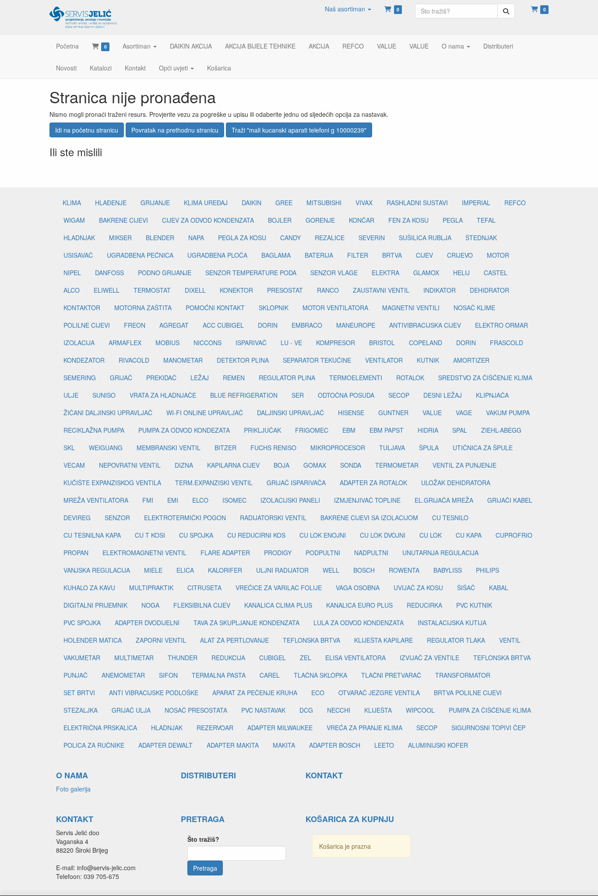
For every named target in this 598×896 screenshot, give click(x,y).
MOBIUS (167, 342)
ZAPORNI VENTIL (161, 640)
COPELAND (425, 342)
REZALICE (330, 237)
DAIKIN (251, 202)
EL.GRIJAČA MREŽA (444, 500)
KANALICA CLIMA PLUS (278, 605)
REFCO (515, 202)
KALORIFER (225, 570)
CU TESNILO (450, 517)
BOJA (281, 465)
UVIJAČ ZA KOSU (418, 587)
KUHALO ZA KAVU (89, 587)
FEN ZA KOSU (408, 220)
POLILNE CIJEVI (86, 325)
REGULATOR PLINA (287, 377)
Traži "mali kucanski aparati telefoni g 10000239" (299, 130)
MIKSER (120, 237)
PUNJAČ (75, 675)
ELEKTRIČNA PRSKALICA (100, 727)
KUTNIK (428, 360)
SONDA (350, 465)
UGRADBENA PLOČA (217, 255)
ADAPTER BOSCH (334, 745)
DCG (306, 710)
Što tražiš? (203, 839)
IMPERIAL (476, 202)
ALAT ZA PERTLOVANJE (234, 640)
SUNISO (104, 395)
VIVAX (364, 202)
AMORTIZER (471, 360)
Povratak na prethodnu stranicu (174, 130)
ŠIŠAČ (466, 587)
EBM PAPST (386, 430)
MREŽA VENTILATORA (95, 500)
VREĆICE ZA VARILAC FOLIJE (279, 587)
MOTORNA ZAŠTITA (143, 307)
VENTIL (510, 640)
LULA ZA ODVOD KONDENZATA (358, 622)
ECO (317, 692)
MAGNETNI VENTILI (411, 307)
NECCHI (338, 710)
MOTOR (498, 255)
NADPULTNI (371, 552)
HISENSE (351, 412)
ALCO (71, 290)
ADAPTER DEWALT (165, 745)
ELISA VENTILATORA (355, 657)
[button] (348, 9)
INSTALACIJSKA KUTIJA (452, 622)
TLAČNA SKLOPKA (320, 675)
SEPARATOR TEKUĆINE (317, 360)
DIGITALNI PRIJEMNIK (95, 605)
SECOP (398, 395)
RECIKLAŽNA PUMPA (93, 430)
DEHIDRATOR (489, 290)
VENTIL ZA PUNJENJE (464, 465)
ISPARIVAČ (251, 342)
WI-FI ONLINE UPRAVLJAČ (204, 412)
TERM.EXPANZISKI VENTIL (214, 482)
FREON (134, 325)
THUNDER (182, 657)
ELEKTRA (385, 272)
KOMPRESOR (335, 342)
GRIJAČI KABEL (509, 500)
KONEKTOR (236, 290)
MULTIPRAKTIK (151, 587)
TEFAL (486, 220)
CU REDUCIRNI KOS (256, 535)
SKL (69, 447)
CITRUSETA (204, 587)
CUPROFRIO (514, 535)
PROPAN (75, 552)
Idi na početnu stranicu (86, 130)
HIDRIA (428, 430)
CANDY (290, 237)
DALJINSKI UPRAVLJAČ (290, 412)
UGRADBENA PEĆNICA (140, 255)
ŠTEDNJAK (481, 237)
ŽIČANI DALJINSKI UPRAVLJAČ (107, 412)
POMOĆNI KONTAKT (215, 307)
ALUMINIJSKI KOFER (438, 745)
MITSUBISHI (323, 202)
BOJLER (280, 220)
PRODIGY (278, 552)
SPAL (459, 430)
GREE (283, 202)
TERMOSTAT (152, 290)
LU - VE (291, 342)
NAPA (196, 237)
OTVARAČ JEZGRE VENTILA (379, 692)
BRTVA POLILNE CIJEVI (468, 692)
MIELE (153, 570)
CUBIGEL (272, 657)
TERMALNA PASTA (219, 675)
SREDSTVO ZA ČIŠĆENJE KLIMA (485, 377)
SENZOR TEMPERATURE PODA (250, 272)
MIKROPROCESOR (337, 447)
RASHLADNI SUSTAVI (417, 202)
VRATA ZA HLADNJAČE (163, 395)
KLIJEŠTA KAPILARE (383, 640)
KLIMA (72, 202)
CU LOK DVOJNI (382, 535)
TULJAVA (392, 447)
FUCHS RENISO (273, 447)
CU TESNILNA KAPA (92, 535)
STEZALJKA (80, 710)
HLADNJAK (79, 237)
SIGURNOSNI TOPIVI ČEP (488, 727)
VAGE (464, 412)
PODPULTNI (323, 552)
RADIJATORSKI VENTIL (273, 517)
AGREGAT (174, 325)
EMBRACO (307, 325)
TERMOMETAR (397, 465)
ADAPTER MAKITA (233, 745)
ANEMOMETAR (123, 675)
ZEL (305, 657)
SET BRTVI (79, 692)
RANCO (328, 290)
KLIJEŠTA (378, 710)
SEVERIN (372, 237)
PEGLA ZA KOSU (242, 237)
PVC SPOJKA (82, 622)
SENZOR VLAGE (334, 272)
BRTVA (392, 255)
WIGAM (74, 220)
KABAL (498, 587)
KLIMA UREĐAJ (206, 202)
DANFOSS (109, 272)
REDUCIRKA (424, 605)
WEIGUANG (106, 447)
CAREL (270, 675)
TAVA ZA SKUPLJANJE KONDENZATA (246, 622)
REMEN (234, 377)
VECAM (74, 465)
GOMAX (314, 465)
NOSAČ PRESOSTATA (196, 710)
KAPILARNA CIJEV (233, 465)
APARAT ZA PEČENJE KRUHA (254, 692)
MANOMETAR (183, 360)
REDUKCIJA (228, 657)
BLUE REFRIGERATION (244, 395)
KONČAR (361, 220)
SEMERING (79, 377)
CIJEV (424, 255)
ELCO (200, 500)
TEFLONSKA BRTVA (311, 640)
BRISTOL (382, 342)
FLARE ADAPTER (225, 552)
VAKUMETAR (81, 657)
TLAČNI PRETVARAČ (391, 675)
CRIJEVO (460, 255)
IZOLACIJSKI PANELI (290, 500)
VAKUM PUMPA (508, 412)
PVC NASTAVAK (263, 710)
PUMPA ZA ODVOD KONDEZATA (184, 430)
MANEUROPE (355, 325)
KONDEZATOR (84, 360)
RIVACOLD (134, 360)
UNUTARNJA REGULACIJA (440, 552)
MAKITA (284, 745)
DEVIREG (77, 517)
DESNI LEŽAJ (442, 395)
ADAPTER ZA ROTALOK (373, 482)
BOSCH (364, 570)
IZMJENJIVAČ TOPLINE (367, 500)
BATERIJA (319, 255)
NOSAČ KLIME (474, 307)
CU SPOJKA (196, 535)
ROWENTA (404, 570)
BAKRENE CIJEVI (123, 220)
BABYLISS (447, 570)
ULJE (70, 395)
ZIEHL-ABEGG (501, 430)
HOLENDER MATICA (92, 640)
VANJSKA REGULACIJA (96, 570)
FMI (147, 500)
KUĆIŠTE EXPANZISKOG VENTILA (112, 482)
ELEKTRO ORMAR (501, 325)
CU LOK (430, 535)
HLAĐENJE (111, 202)
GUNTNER (393, 412)
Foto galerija (73, 788)
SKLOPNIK (273, 307)
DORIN (268, 325)
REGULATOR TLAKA (456, 640)
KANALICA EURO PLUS (359, 605)
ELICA (185, 570)
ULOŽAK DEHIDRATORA (455, 482)
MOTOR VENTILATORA (335, 307)
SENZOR (117, 517)
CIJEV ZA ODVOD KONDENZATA (208, 220)
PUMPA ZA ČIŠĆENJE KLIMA (490, 710)
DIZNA (184, 465)
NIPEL (72, 272)
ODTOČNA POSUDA (346, 395)
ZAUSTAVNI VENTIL (381, 290)
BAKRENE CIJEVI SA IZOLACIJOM (369, 517)
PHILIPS (487, 570)
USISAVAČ (78, 255)
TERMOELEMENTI (355, 377)
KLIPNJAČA (492, 395)
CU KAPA (469, 535)
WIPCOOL (420, 710)
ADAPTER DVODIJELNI (147, 622)
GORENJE (320, 220)
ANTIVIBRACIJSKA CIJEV (425, 325)
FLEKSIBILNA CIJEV (201, 605)
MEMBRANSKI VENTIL (169, 447)
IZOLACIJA (79, 342)
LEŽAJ (199, 377)
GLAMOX (426, 272)
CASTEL (495, 272)
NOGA (150, 605)
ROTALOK (410, 377)
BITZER (225, 447)
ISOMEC (234, 500)
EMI (172, 500)
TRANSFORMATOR (462, 675)
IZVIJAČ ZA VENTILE (429, 657)
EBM (348, 430)
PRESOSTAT (285, 290)
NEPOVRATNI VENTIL (130, 465)
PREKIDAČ (161, 377)
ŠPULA (429, 447)
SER (298, 395)
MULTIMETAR (134, 657)
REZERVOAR (215, 727)
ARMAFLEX (125, 342)
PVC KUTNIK (474, 605)
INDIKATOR (439, 290)
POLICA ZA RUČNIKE (93, 745)
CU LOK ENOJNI (322, 535)
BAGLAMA (276, 255)
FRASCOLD (506, 342)
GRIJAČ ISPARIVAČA (296, 482)
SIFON (168, 675)
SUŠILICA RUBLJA (425, 237)
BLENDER (160, 237)
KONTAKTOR (81, 307)
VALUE (432, 412)
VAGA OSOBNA (358, 587)
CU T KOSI (150, 535)
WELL (331, 570)
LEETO (384, 745)
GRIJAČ (121, 377)
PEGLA (453, 220)
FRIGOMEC (311, 430)
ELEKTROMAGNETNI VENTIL (144, 552)
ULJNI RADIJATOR (282, 570)
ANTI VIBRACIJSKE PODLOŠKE (153, 692)
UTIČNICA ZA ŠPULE (483, 447)
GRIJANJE (155, 202)
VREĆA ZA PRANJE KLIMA (364, 727)
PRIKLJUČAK (262, 430)
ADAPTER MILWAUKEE (280, 727)
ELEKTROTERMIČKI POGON (185, 517)
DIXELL (195, 290)
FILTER (357, 255)
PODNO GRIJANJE (164, 272)
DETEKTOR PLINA (243, 360)
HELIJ (461, 272)
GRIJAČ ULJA (131, 710)
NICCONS (207, 342)
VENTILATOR (384, 360)
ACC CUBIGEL (223, 325)
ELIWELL (107, 290)
